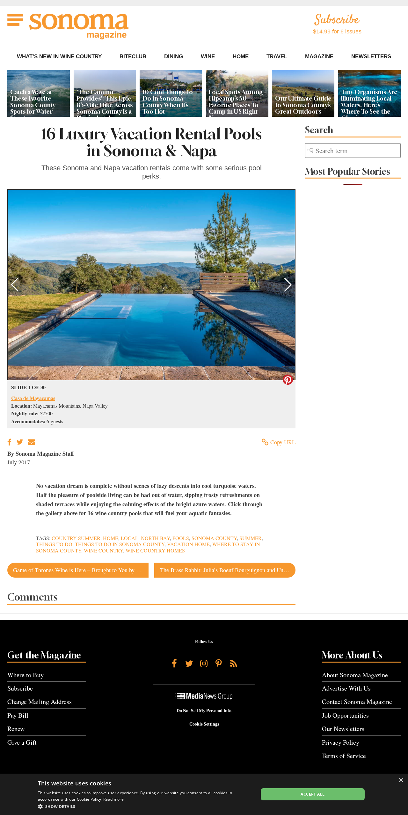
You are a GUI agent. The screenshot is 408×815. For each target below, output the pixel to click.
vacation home (188, 544)
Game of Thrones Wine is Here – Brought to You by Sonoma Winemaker (81, 570)
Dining (173, 56)
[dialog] (204, 794)
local (129, 538)
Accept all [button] (312, 794)
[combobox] (353, 150)
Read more (113, 799)
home (110, 538)
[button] (14, 285)
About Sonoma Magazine (355, 675)
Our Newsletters (343, 728)
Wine (208, 56)
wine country (103, 550)
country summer (76, 538)
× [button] (400, 780)
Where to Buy (25, 675)
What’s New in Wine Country (59, 56)
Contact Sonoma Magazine (357, 701)
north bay (155, 538)
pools (180, 538)
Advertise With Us (346, 688)
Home (241, 56)
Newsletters (371, 56)
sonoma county (214, 538)
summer (250, 538)
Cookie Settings (204, 724)
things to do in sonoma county (119, 544)
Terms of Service (344, 755)
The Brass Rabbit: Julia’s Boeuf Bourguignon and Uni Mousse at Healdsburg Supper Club (227, 570)
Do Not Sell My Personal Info (204, 710)
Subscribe (20, 688)
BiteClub (133, 56)
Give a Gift (22, 742)
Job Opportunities (345, 715)
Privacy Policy (340, 742)
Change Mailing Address (39, 701)
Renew (16, 728)
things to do (54, 544)
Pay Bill (17, 715)
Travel (276, 56)
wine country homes (155, 550)
